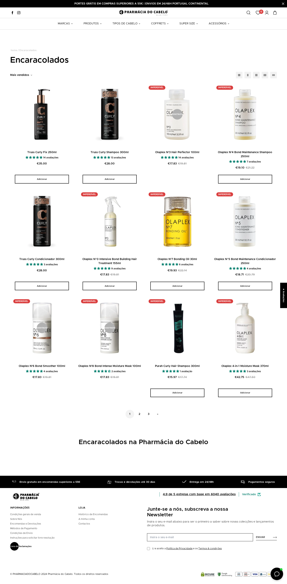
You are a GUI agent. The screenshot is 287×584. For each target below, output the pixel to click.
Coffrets (158, 23)
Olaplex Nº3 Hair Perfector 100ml (177, 152)
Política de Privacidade (179, 548)
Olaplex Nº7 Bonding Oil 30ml (177, 259)
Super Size (187, 23)
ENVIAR (260, 537)
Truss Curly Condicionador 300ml (41, 259)
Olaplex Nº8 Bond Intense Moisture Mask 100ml (109, 366)
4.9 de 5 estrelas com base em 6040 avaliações (199, 494)
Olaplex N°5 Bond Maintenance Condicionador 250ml (245, 261)
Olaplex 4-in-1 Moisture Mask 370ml (245, 366)
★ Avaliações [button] (284, 295)
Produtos (91, 23)
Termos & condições (210, 548)
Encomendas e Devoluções (25, 524)
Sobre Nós (16, 519)
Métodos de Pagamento (23, 528)
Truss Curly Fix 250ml (42, 152)
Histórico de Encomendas (93, 514)
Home (14, 50)
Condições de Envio (21, 533)
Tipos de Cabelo (124, 23)
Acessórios (217, 23)
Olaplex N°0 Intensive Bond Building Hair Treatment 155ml (109, 261)
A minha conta (86, 519)
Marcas (64, 23)
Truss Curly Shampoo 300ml (110, 152)
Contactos (84, 524)
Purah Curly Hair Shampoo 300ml (177, 366)
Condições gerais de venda (25, 514)
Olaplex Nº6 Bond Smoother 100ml (42, 366)
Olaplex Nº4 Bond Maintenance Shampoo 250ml (245, 154)
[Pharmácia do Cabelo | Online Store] (143, 12)
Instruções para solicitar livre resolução (32, 538)
